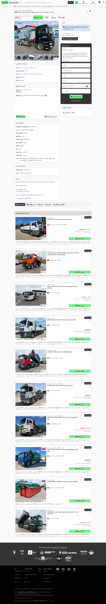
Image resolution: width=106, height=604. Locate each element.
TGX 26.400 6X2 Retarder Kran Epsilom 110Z (31, 74)
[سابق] (16, 40)
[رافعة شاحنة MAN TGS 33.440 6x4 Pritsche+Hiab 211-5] (30, 228)
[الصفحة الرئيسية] (14, 6)
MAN (26, 71)
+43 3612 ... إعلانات (70, 112)
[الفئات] (21, 2)
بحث (71, 2)
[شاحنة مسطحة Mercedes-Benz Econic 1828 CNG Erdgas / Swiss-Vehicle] (30, 295)
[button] (104, 2)
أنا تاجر (66, 91)
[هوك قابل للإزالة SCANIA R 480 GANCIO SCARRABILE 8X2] (30, 360)
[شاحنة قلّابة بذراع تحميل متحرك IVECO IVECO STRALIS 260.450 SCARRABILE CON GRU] (30, 458)
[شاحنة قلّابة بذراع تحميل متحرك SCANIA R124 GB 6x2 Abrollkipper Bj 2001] (30, 394)
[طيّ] (53, 247)
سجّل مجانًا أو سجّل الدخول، (76, 27)
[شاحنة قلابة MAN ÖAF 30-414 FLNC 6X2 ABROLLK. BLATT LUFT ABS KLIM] (30, 521)
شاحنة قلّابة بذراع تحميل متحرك (28, 67)
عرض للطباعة (32, 204)
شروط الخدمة (36, 600)
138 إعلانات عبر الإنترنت (68, 35)
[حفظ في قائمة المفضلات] (87, 11)
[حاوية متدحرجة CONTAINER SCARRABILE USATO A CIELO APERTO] (30, 490)
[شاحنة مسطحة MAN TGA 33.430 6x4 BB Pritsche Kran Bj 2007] (30, 328)
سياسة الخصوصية (76, 100)
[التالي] (57, 40)
